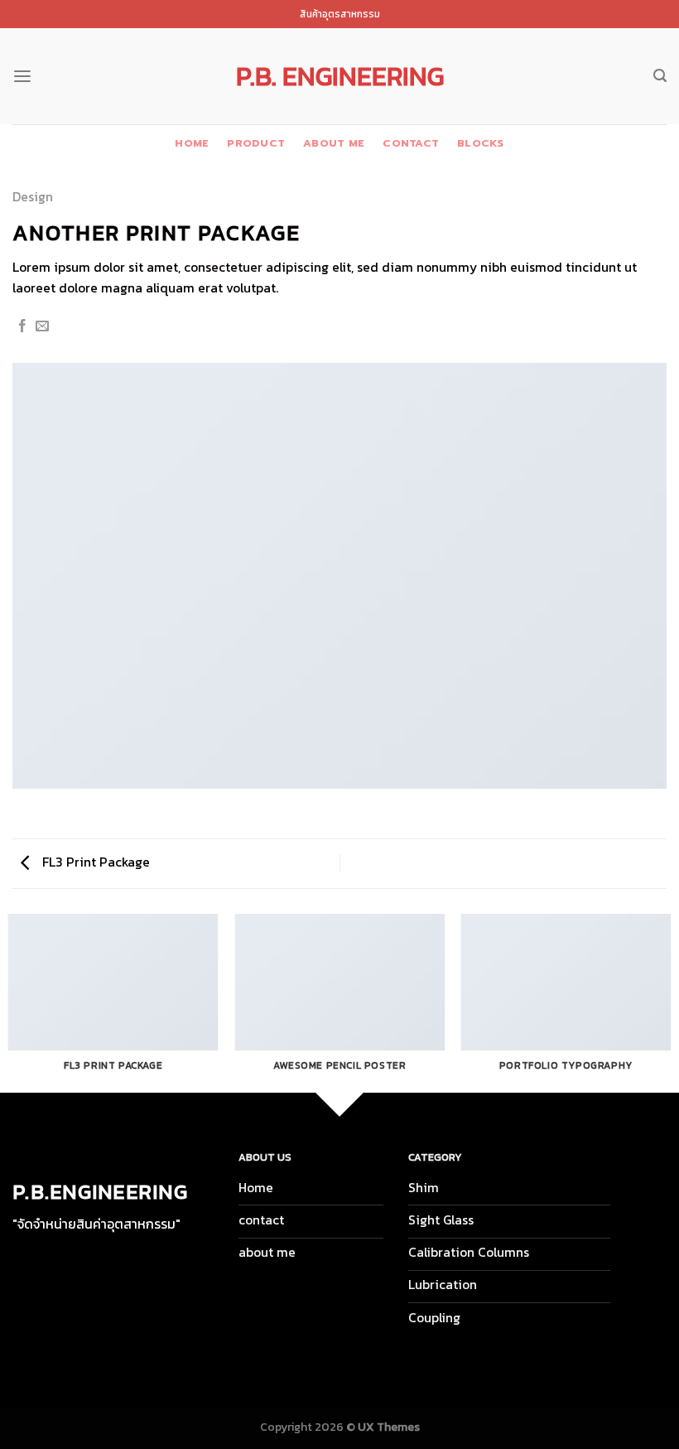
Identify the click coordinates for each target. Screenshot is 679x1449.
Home (192, 143)
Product (256, 143)
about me (333, 143)
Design (32, 196)
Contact (411, 143)
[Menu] (22, 76)
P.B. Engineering (340, 76)
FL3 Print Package (94, 862)
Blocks (480, 143)
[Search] (660, 76)
